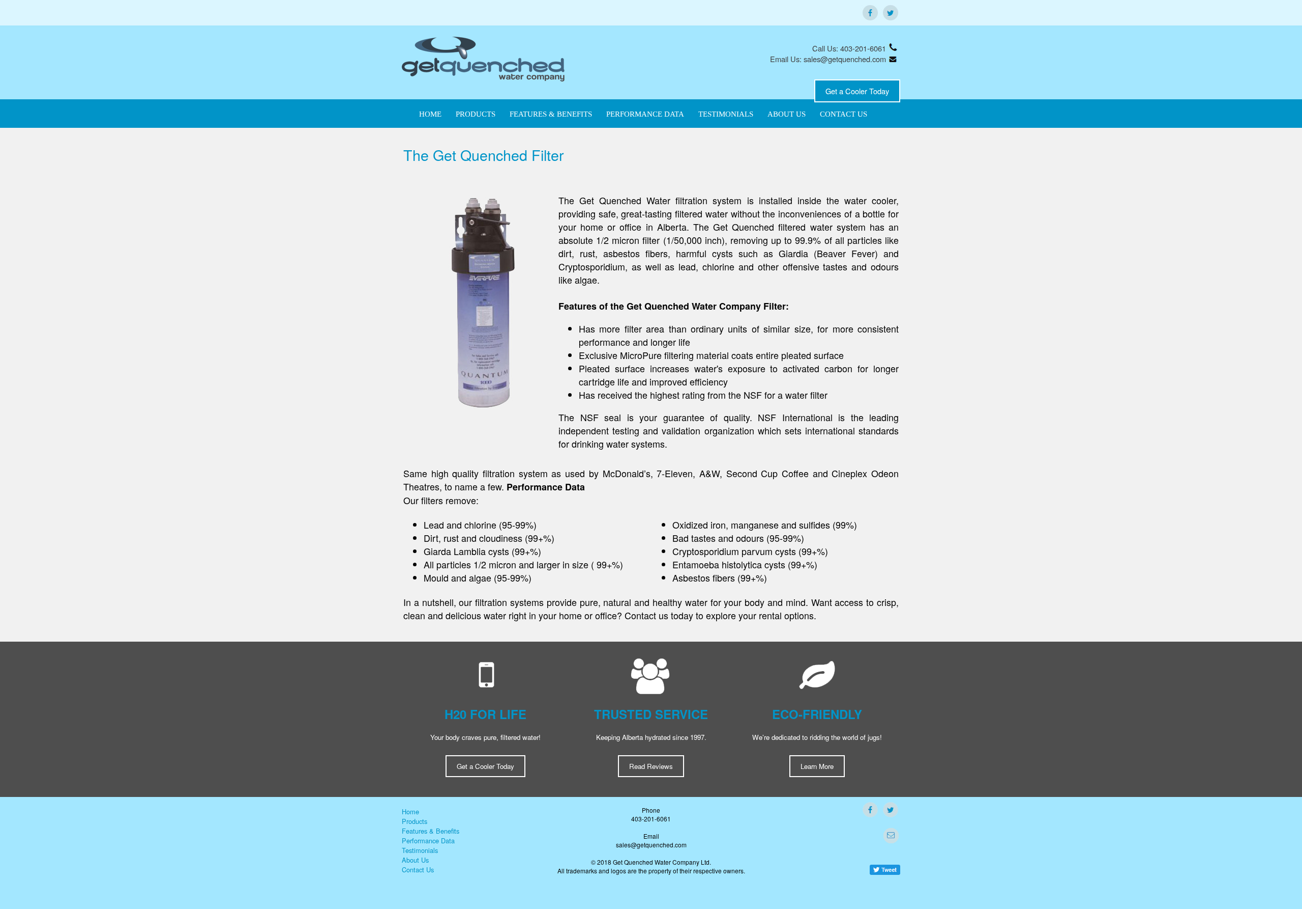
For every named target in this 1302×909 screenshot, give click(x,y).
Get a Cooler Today (857, 91)
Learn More (817, 766)
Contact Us (418, 869)
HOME (430, 114)
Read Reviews (651, 766)
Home (410, 811)
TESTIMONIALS (725, 114)
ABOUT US (786, 114)
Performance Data (428, 840)
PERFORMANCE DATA (645, 114)
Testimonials (420, 850)
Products (414, 821)
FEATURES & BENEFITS (551, 114)
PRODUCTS (475, 114)
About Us (415, 860)
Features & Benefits (430, 831)
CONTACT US (843, 114)
